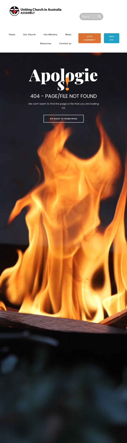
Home (12, 34)
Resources (45, 43)
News (68, 34)
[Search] (99, 16)
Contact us (65, 43)
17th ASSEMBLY (89, 38)
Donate (111, 38)
